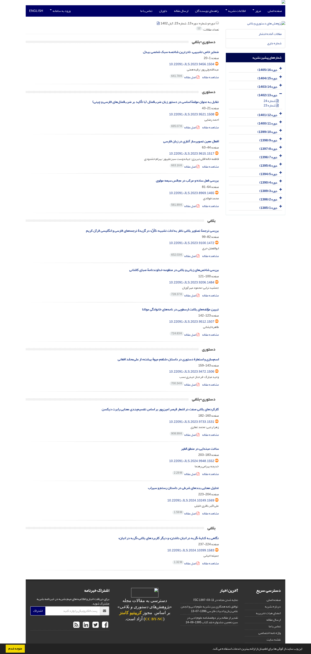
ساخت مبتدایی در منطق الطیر (200, 448)
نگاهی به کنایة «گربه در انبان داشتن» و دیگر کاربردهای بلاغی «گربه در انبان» (168, 538)
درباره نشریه (273, 606)
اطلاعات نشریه (237, 11)
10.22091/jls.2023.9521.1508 (191, 114)
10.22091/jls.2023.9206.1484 (191, 282)
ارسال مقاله (181, 11)
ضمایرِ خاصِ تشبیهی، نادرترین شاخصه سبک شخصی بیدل (181, 52)
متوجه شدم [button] (15, 648)
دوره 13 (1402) (267, 95)
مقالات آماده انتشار (270, 34)
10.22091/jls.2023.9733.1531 (191, 422)
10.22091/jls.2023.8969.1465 (191, 193)
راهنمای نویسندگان (207, 11)
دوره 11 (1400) (267, 123)
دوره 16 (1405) (267, 70)
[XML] (158, 23)
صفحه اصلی (275, 11)
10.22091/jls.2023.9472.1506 (191, 372)
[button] (211, 649)
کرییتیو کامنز (130, 612)
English (36, 11)
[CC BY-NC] (144, 593)
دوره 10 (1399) (267, 132)
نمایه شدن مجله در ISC (215, 600)
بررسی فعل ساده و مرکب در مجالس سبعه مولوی (187, 180)
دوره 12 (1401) (267, 115)
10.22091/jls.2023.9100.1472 (191, 243)
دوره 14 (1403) (267, 87)
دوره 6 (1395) (268, 166)
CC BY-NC (154, 619)
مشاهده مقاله (210, 77)
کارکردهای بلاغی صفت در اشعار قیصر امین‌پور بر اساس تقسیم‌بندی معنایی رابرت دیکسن (160, 409)
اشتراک (38, 611)
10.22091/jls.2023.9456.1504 (191, 64)
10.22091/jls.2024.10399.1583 (190, 550)
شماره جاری (274, 43)
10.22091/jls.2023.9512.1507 (191, 322)
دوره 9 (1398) (268, 140)
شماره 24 (270, 101)
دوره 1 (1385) (268, 208)
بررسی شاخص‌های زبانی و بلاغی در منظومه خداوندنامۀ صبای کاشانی (174, 270)
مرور (258, 11)
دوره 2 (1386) (268, 199)
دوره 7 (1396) (268, 157)
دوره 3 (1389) (268, 191)
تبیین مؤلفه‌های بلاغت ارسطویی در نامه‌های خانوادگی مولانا (180, 309)
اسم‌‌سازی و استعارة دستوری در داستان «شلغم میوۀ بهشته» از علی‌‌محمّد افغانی (168, 359)
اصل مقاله (184, 77)
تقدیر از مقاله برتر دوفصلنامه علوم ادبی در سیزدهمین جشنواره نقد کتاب (212, 620)
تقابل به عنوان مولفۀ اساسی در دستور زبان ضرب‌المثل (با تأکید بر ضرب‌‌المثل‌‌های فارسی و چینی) (155, 102)
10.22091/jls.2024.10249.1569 (190, 500)
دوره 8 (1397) (268, 149)
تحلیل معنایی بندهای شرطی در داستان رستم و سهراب (183, 488)
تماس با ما (146, 11)
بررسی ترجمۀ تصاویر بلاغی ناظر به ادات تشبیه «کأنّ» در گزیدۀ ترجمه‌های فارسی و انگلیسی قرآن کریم (152, 230)
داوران (163, 11)
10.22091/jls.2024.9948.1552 (191, 461)
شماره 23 (270, 105)
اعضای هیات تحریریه (268, 613)
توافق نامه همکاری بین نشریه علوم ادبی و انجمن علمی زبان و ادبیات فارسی (209, 608)
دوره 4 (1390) (268, 182)
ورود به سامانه (61, 11)
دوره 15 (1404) (267, 78)
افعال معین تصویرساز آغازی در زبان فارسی (191, 141)
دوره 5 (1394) (268, 174)
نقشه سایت (274, 639)
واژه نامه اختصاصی (269, 633)
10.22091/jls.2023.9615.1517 (191, 154)
